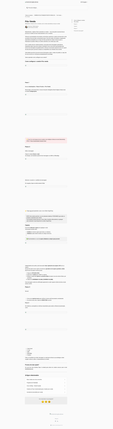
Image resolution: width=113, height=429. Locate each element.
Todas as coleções (29, 15)
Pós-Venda (59, 15)
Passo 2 (75, 24)
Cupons (75, 26)
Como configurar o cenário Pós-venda (79, 21)
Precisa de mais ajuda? (78, 30)
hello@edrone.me (29, 369)
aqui (31, 210)
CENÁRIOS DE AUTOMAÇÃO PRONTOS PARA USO (44, 15)
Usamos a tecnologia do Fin (57, 425)
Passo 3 (75, 28)
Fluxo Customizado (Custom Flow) (38, 141)
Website (56, 418)
